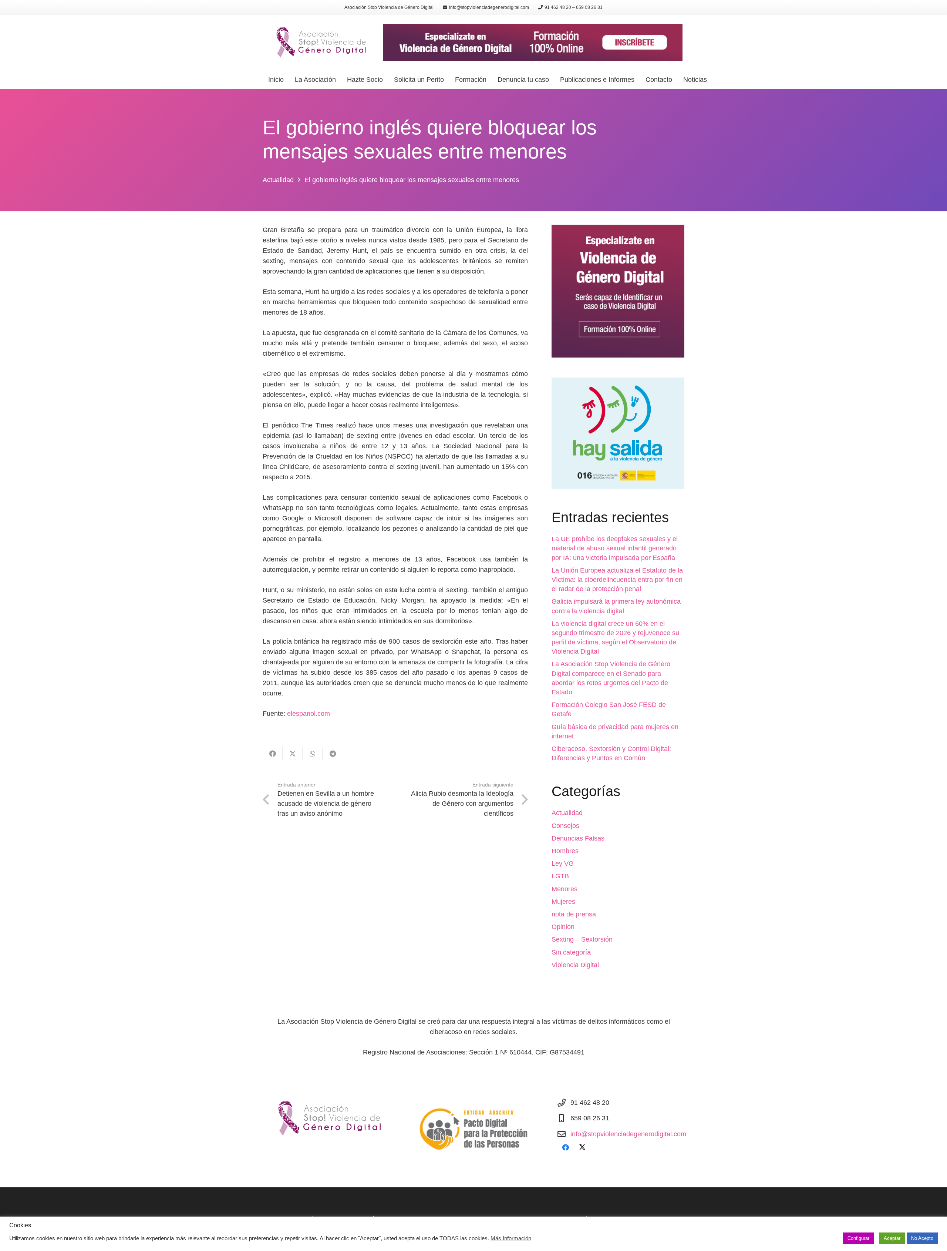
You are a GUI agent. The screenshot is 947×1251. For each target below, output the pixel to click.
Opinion (563, 926)
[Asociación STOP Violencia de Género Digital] (318, 42)
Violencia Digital (575, 965)
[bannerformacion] (533, 42)
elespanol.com (308, 713)
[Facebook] (565, 1147)
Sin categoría (571, 952)
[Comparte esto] (273, 753)
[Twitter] (582, 1147)
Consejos (565, 825)
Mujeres (563, 901)
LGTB (560, 876)
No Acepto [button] (922, 1238)
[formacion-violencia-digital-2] (618, 291)
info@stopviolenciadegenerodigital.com (628, 1134)
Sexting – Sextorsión (582, 939)
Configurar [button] (858, 1238)
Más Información (511, 1238)
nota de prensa (574, 914)
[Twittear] (293, 753)
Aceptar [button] (892, 1238)
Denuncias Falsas (578, 838)
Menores (564, 889)
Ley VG (563, 863)
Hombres (565, 851)
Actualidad (567, 812)
